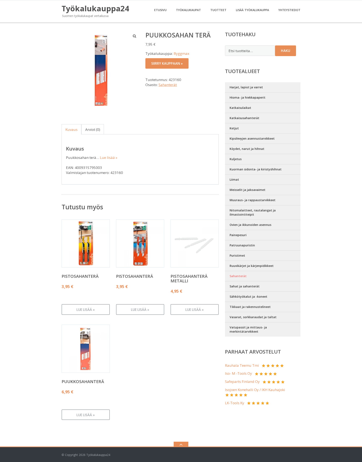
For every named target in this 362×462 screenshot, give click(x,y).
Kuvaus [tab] (71, 129)
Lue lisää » (108, 157)
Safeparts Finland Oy (242, 381)
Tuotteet (218, 10)
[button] (134, 36)
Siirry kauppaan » (167, 63)
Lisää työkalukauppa (252, 10)
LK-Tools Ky (234, 402)
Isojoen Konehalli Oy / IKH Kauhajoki (255, 389)
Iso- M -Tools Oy (238, 373)
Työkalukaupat (188, 10)
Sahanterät (168, 84)
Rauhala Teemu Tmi (242, 365)
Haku (285, 50)
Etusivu (160, 10)
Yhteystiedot (289, 10)
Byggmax (181, 53)
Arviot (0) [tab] (92, 129)
